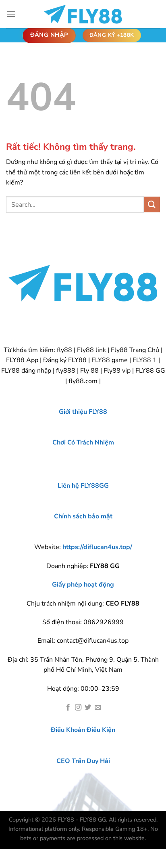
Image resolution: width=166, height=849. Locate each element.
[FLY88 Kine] (83, 14)
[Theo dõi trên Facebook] (68, 707)
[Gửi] (152, 204)
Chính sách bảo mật (83, 516)
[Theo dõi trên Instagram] (78, 707)
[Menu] (11, 14)
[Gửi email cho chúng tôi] (98, 707)
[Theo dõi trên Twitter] (88, 707)
